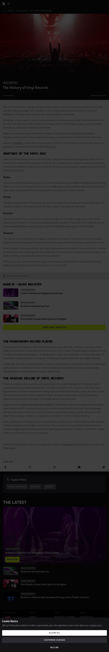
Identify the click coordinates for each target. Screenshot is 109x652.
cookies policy (95, 625)
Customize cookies (54, 640)
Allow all (54, 633)
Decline (54, 647)
